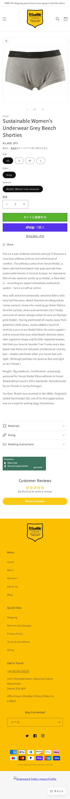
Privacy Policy (15, 633)
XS (7, 160)
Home (10, 562)
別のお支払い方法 (35, 236)
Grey (9, 175)
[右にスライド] (43, 109)
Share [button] (10, 244)
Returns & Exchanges (19, 625)
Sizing (10, 650)
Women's (12, 578)
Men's (10, 570)
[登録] (59, 722)
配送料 (14, 148)
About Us (12, 586)
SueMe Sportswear (30, 765)
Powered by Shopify (45, 765)
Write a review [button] (34, 501)
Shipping (12, 617)
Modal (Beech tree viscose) (22, 189)
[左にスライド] (27, 109)
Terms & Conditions (18, 641)
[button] (4, 19)
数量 (5, 197)
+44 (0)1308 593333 (18, 671)
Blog (9, 594)
